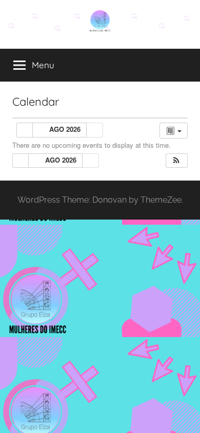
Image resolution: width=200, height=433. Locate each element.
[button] (176, 161)
